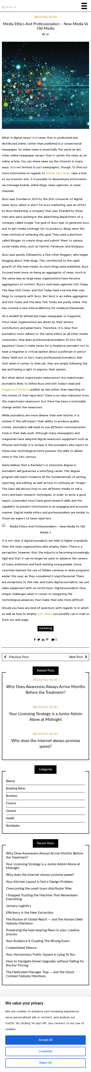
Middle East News (58, 173)
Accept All (45, 1040)
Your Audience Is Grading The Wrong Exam (37, 941)
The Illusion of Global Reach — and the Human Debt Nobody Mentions (44, 921)
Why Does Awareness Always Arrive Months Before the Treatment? (44, 855)
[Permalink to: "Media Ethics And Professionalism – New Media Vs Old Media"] (45, 85)
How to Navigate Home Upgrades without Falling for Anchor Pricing (45, 963)
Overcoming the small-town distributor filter (39, 888)
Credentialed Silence (21, 947)
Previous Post (18, 657)
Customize (45, 1051)
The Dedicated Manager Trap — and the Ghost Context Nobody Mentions (40, 974)
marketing (45, 628)
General (11, 811)
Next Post (76, 657)
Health (10, 818)
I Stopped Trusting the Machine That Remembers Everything (42, 897)
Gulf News (44, 613)
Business (11, 796)
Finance (11, 803)
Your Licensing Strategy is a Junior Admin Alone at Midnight (43, 866)
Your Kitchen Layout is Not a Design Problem (39, 881)
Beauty (10, 781)
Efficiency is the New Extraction (29, 912)
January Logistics (18, 906)
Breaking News (45, 17)
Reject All (45, 1062)
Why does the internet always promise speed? (40, 874)
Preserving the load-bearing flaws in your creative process (42, 932)
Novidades (13, 825)
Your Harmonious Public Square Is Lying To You (40, 954)
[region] (45, 1034)
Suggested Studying (16, 389)
